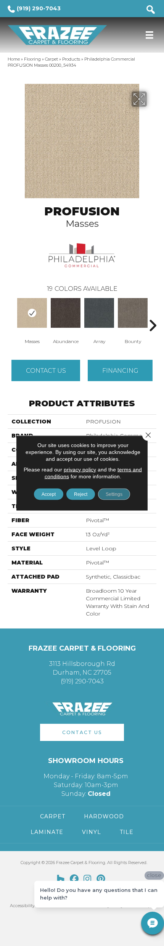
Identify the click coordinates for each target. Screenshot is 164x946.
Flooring (32, 59)
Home (14, 59)
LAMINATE (47, 832)
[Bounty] (133, 313)
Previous (11, 314)
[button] (82, 732)
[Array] (99, 313)
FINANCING (120, 370)
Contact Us (46, 370)
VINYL (91, 832)
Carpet (51, 59)
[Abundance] (65, 313)
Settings (114, 494)
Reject (80, 494)
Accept (49, 494)
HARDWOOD (104, 816)
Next (152, 314)
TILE (126, 832)
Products (71, 59)
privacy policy (80, 470)
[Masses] (32, 313)
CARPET (52, 816)
